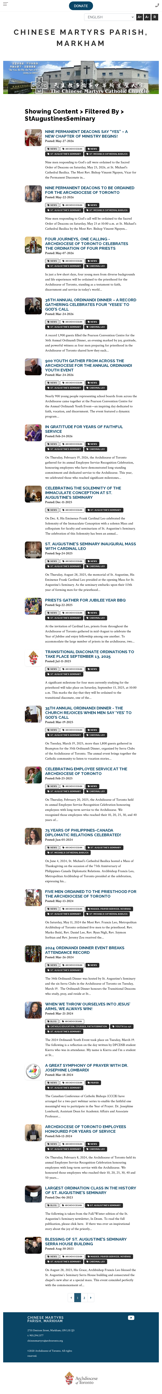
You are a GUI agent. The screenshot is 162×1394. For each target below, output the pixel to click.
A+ (140, 17)
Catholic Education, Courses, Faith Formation (78, 1026)
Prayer (94, 1083)
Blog (53, 1021)
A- (147, 17)
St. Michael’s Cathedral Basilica (108, 154)
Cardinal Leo (97, 266)
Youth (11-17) (123, 1026)
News (53, 149)
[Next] (91, 1297)
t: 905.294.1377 (35, 1335)
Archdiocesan (73, 149)
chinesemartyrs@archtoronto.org (45, 1340)
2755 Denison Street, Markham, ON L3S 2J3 (50, 1330)
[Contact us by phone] (157, 5)
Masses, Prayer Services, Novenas (110, 909)
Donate (81, 6)
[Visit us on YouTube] (131, 1318)
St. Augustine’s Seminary (65, 154)
